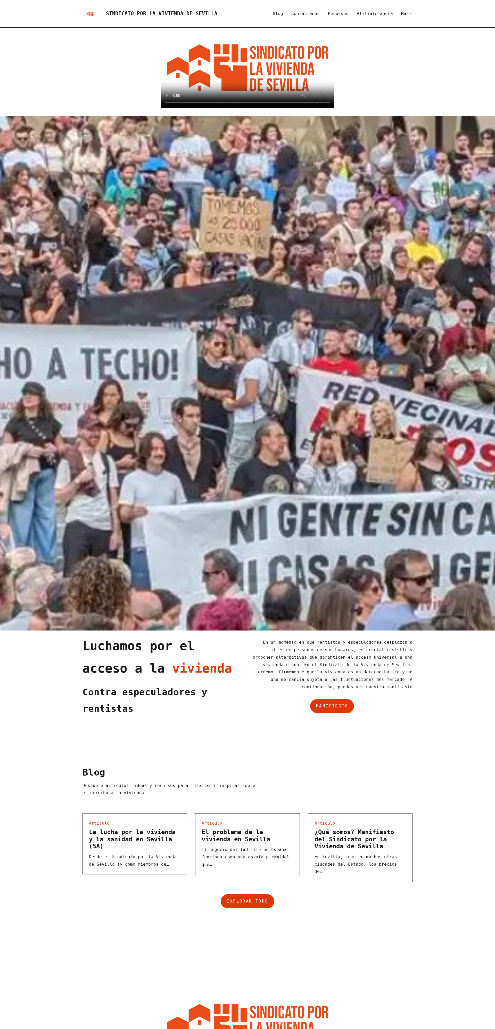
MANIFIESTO (332, 706)
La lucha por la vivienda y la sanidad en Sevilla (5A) (132, 839)
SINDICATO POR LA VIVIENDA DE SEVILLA (161, 13)
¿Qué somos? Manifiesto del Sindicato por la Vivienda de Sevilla (354, 839)
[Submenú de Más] (411, 13)
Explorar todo (247, 901)
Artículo (99, 823)
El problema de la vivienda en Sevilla (236, 836)
